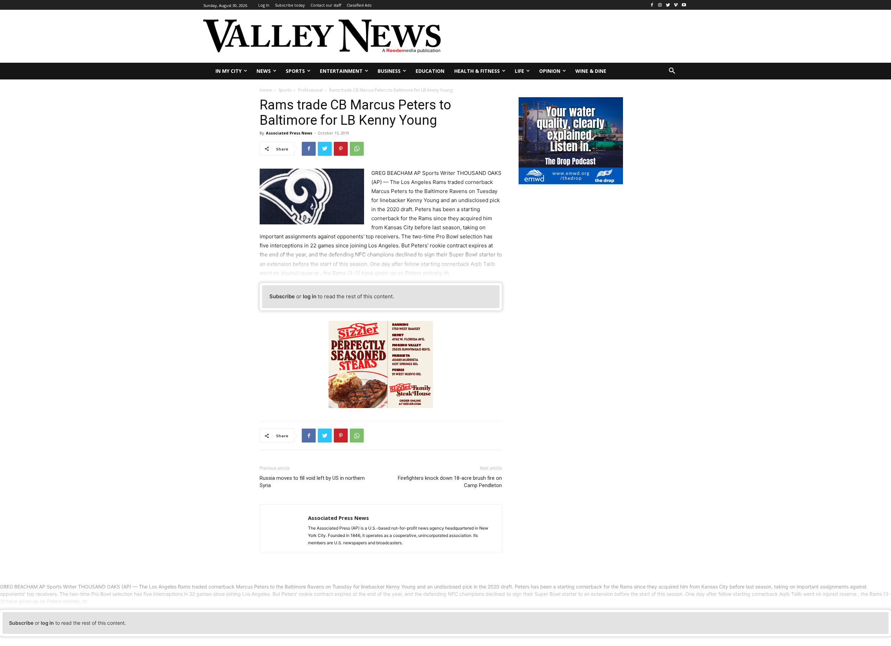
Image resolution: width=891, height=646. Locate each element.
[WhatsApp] (357, 149)
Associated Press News (289, 133)
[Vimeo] (676, 5)
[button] (672, 71)
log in (309, 296)
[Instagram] (660, 5)
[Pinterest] (341, 149)
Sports (284, 90)
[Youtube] (684, 5)
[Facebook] (652, 5)
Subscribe (282, 296)
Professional (310, 90)
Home (266, 90)
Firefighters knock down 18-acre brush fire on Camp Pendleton (450, 482)
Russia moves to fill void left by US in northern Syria (312, 482)
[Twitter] (668, 5)
